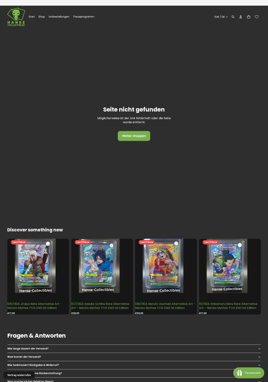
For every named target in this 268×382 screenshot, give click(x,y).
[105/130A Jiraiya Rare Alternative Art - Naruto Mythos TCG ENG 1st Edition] (38, 266)
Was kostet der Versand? (24, 357)
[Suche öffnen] (233, 17)
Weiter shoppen (134, 136)
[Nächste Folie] (62, 266)
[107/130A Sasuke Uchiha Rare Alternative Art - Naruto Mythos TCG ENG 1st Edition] (102, 266)
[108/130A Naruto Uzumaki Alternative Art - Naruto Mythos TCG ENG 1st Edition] (166, 266)
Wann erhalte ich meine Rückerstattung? (34, 373)
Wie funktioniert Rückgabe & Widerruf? (33, 365)
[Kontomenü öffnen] (241, 17)
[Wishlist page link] (257, 17)
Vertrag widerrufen (19, 375)
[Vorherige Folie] (14, 266)
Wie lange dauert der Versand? (28, 348)
